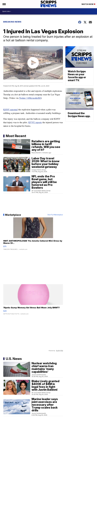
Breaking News (12, 22)
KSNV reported (10, 109)
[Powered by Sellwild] (59, 351)
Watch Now (88, 4)
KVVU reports (35, 122)
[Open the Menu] (4, 4)
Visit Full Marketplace (55, 215)
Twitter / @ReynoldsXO (30, 97)
